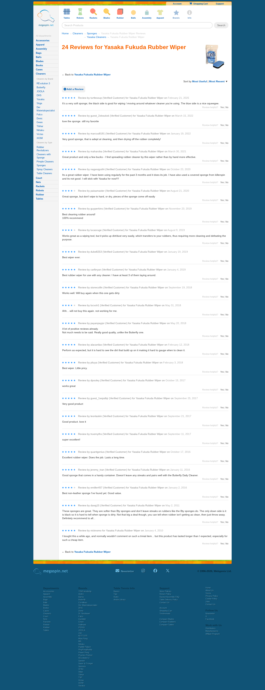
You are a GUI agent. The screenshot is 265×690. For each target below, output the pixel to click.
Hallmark (82, 625)
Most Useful (199, 81)
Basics (117, 591)
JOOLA (40, 91)
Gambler (82, 619)
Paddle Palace (84, 647)
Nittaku (40, 130)
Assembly (41, 48)
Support (220, 4)
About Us (210, 590)
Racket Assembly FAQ (169, 597)
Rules (116, 597)
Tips (115, 594)
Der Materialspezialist (46, 109)
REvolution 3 (43, 83)
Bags (38, 53)
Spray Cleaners (45, 169)
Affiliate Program (213, 634)
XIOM (40, 138)
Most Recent (217, 81)
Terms (208, 593)
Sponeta (82, 666)
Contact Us (164, 602)
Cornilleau (82, 602)
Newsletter (210, 613)
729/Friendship (84, 591)
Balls (38, 57)
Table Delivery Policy (169, 600)
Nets (38, 182)
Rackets (40, 186)
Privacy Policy (212, 596)
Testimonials (165, 613)
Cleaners (41, 73)
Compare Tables (167, 625)
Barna (81, 597)
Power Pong (83, 652)
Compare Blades (167, 619)
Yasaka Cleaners (96, 37)
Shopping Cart (200, 4)
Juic (80, 633)
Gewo (40, 122)
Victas (40, 134)
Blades (39, 61)
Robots (40, 190)
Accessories (42, 40)
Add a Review (74, 89)
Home (65, 33)
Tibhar (40, 126)
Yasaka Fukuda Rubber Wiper (92, 74)
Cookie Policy (211, 599)
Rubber (40, 194)
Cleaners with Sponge (44, 156)
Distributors (211, 628)
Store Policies (165, 591)
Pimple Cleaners (45, 161)
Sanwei (81, 661)
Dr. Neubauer (84, 613)
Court (39, 178)
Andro (81, 594)
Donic (40, 118)
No (227, 107)
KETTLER (82, 636)
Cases (39, 69)
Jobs (208, 602)
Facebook (210, 619)
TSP (80, 677)
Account (177, 4)
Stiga (39, 103)
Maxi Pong (83, 638)
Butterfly (41, 87)
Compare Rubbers (168, 622)
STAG (81, 669)
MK (79, 641)
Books (39, 65)
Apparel (40, 44)
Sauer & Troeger (85, 663)
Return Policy (165, 594)
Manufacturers (212, 631)
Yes (222, 107)
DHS (39, 95)
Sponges (41, 165)
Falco (39, 114)
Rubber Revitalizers (43, 149)
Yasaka (40, 99)
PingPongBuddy (85, 649)
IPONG (81, 627)
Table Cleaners (44, 173)
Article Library (120, 600)
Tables (39, 198)
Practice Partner (85, 655)
